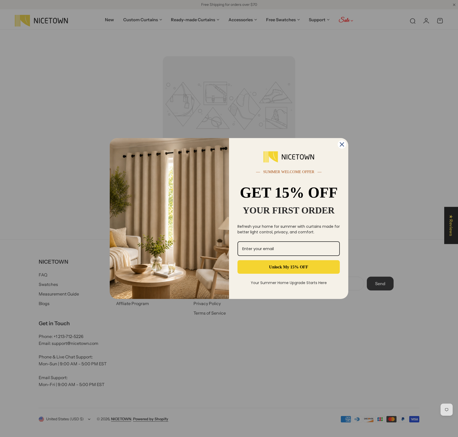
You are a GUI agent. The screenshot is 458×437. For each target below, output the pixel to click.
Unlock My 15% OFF (288, 267)
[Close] (342, 144)
